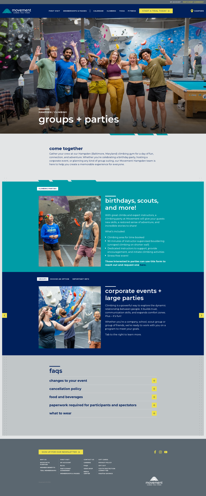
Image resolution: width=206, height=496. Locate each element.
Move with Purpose (45, 463)
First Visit (54, 11)
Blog (62, 465)
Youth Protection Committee (106, 469)
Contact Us (89, 459)
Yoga (122, 11)
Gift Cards (103, 459)
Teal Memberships (48, 470)
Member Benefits (47, 467)
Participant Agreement (193, 2)
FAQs (86, 465)
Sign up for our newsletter (59, 452)
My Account (175, 2)
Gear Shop (88, 468)
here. (143, 264)
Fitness (132, 11)
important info (80, 279)
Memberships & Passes (75, 11)
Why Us (43, 459)
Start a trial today (154, 11)
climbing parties (48, 189)
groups (43, 279)
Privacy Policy (105, 462)
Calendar (98, 11)
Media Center (87, 472)
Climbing (111, 11)
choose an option (59, 279)
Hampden (45, 112)
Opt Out (102, 465)
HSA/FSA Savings (105, 473)
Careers (87, 462)
